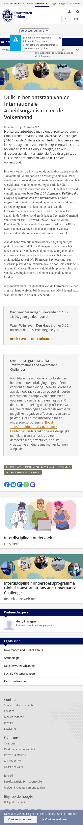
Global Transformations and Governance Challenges (33, 426)
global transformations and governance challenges (38, 467)
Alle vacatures (12, 761)
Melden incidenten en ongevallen (24, 788)
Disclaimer (10, 729)
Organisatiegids (58, 3)
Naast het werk (13, 767)
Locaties (9, 711)
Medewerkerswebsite (13, 49)
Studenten (28, 3)
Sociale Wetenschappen (19, 674)
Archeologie (12, 658)
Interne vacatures (15, 755)
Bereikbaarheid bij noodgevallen (23, 782)
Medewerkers (42, 3)
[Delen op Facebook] (7, 484)
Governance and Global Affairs (23, 650)
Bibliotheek (74, 3)
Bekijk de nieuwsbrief (17, 802)
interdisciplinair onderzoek (23, 472)
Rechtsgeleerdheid (16, 681)
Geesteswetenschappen (19, 666)
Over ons (9, 743)
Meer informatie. (67, 814)
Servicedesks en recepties (19, 705)
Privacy (8, 723)
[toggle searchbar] (78, 11)
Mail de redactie (14, 717)
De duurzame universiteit (19, 749)
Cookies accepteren (20, 819)
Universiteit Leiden (11, 3)
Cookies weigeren (56, 819)
